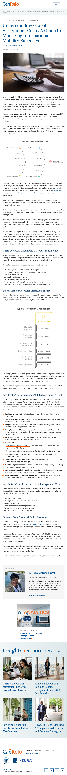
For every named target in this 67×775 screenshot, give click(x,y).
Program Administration (21, 11)
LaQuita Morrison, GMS (14, 46)
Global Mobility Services (34, 524)
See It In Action (25, 639)
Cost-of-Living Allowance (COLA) (18, 446)
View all (60, 652)
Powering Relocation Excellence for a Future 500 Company (16, 728)
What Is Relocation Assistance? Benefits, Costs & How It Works (15, 687)
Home (4, 11)
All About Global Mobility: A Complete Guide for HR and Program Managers (49, 728)
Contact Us (7, 769)
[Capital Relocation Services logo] (11, 4)
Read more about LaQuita (37, 595)
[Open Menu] (62, 4)
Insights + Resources (10, 11)
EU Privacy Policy (27, 771)
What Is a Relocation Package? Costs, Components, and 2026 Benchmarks (47, 688)
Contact (56, 4)
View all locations (32, 753)
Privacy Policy (19, 771)
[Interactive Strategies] (12, 752)
